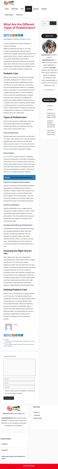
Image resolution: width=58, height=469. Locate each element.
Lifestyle (44, 9)
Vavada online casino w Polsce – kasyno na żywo (51, 132)
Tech (22, 9)
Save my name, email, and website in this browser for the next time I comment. (20, 392)
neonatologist (8, 156)
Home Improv (9, 15)
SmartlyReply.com (23, 3)
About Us (36, 412)
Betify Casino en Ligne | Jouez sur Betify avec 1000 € (51, 115)
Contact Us (19, 15)
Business (36, 9)
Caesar (29, 39)
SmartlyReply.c (48, 90)
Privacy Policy (38, 418)
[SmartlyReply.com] (9, 3)
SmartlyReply (31, 465)
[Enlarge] (54, 41)
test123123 (50, 105)
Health (28, 9)
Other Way (14, 9)
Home (7, 9)
